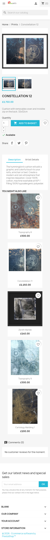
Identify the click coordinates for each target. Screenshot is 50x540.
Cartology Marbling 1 (25, 427)
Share (12, 143)
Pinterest (26, 143)
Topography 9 (25, 378)
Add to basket (25, 123)
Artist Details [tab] (32, 159)
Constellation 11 (25, 281)
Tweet (19, 143)
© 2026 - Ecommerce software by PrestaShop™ (19, 535)
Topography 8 (25, 232)
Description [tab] (14, 159)
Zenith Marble (25, 329)
